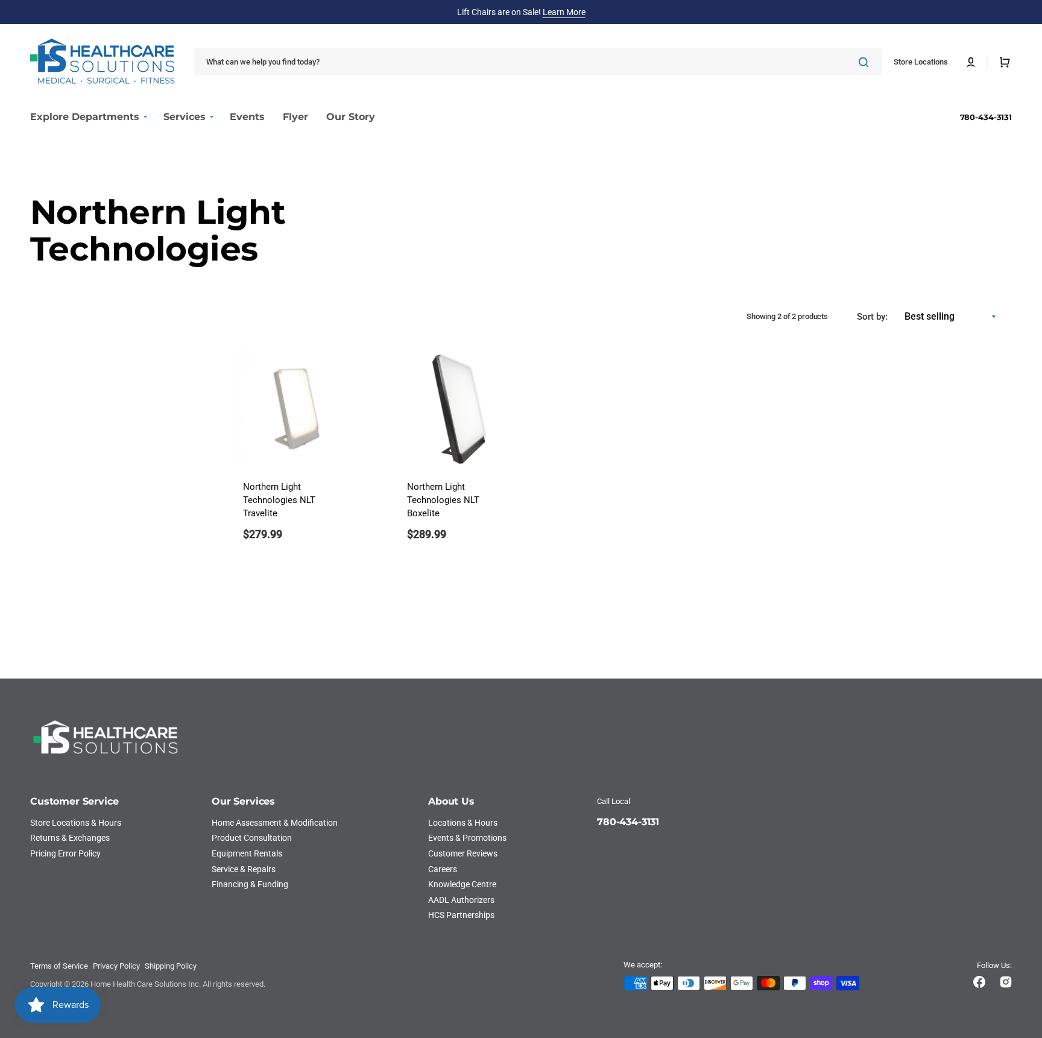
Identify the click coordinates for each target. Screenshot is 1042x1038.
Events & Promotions (467, 838)
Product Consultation (252, 838)
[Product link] (296, 453)
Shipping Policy (171, 965)
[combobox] (538, 61)
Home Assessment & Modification (275, 823)
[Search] (866, 62)
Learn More (564, 12)
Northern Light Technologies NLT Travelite (279, 500)
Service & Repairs (244, 869)
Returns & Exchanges (70, 838)
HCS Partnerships (461, 915)
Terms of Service (59, 965)
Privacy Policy (116, 965)
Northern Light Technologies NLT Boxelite (443, 500)
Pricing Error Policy (65, 853)
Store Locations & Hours (75, 823)
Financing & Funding (250, 884)
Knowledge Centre (462, 884)
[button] (971, 62)
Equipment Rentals (247, 853)
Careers (442, 869)
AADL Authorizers (461, 900)
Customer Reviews (462, 853)
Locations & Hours (462, 823)
